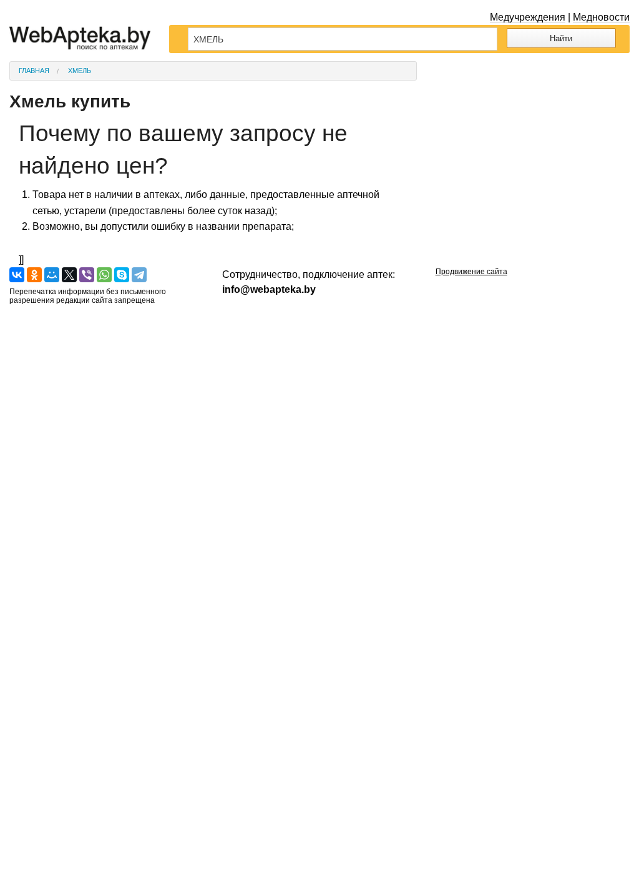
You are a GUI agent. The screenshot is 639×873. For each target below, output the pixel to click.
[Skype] (121, 274)
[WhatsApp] (104, 274)
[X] (69, 274)
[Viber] (86, 274)
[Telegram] (139, 274)
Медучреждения (527, 17)
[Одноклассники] (34, 274)
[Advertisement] (533, 139)
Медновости (601, 17)
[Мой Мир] (51, 274)
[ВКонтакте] (16, 274)
